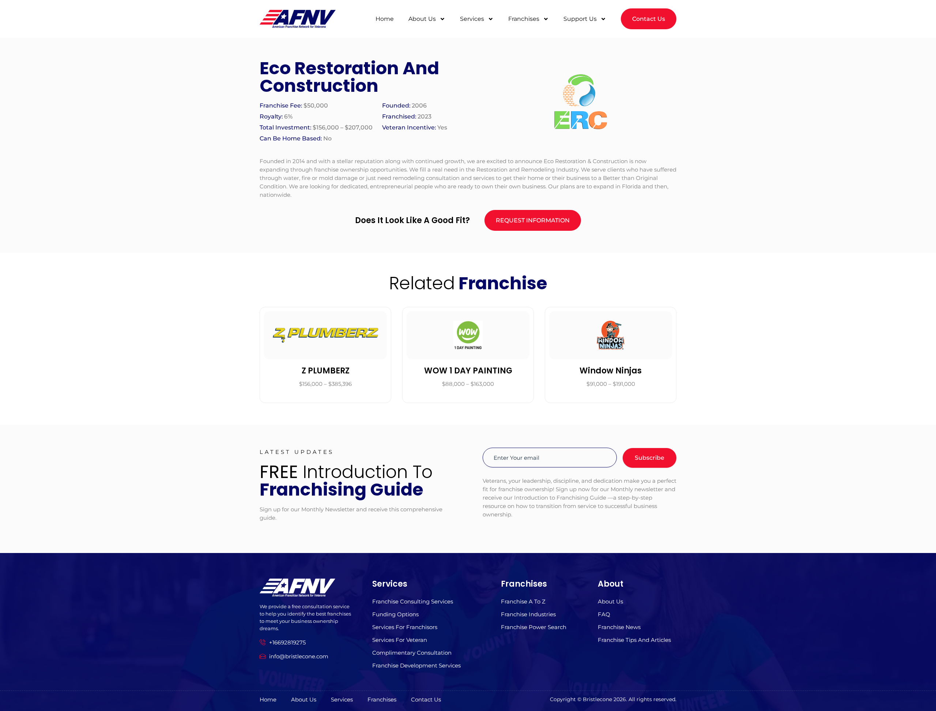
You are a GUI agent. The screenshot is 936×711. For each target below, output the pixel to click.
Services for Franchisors (404, 627)
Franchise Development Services (416, 665)
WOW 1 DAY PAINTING (468, 370)
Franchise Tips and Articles (634, 639)
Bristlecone (597, 699)
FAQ (604, 614)
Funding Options (395, 614)
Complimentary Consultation (412, 652)
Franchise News (619, 627)
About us (610, 601)
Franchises (523, 18)
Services (472, 18)
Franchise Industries (528, 614)
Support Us (580, 18)
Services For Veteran (399, 639)
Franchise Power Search (533, 627)
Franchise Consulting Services (412, 601)
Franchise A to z (523, 601)
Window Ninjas (611, 370)
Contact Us (426, 699)
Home (384, 18)
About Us (422, 18)
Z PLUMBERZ (326, 370)
